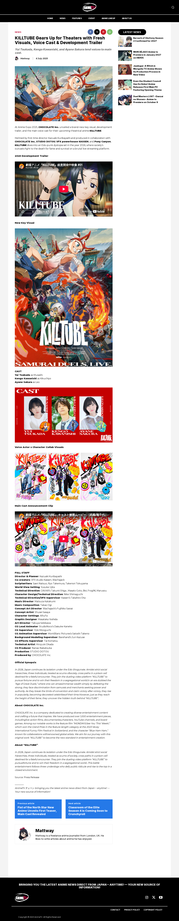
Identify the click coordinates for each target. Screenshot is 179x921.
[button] (173, 7)
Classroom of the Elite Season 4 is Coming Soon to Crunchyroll (88, 811)
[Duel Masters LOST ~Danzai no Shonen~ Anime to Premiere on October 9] (125, 100)
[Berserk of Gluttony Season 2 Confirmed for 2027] (125, 42)
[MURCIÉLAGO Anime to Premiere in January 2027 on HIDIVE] (125, 55)
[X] (97, 32)
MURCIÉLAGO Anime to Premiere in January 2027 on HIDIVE (147, 55)
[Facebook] (90, 32)
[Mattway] (17, 58)
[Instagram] (146, 897)
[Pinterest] (103, 32)
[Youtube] (160, 897)
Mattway (25, 58)
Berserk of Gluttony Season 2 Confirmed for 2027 (148, 39)
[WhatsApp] (110, 32)
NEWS (18, 32)
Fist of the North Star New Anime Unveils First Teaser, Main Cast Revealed (37, 811)
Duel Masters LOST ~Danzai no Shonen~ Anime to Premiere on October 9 (148, 99)
